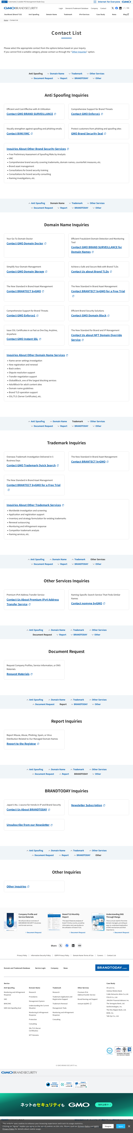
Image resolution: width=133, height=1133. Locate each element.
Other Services (97, 73)
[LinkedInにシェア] (73, 945)
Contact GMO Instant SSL (22, 339)
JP (124, 8)
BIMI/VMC (7, 1003)
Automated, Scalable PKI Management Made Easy (23, 2)
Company (54, 968)
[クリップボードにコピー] (79, 945)
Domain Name (57, 73)
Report (63, 78)
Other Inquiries (79, 51)
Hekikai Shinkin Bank (114, 991)
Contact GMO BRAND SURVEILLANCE (30, 114)
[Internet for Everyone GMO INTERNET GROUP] (115, 2)
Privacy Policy (22, 955)
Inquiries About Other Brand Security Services (36, 149)
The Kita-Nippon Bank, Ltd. (116, 1010)
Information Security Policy (41, 955)
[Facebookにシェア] (66, 945)
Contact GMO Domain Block (88, 315)
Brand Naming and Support (88, 999)
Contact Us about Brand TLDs (90, 271)
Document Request (43, 78)
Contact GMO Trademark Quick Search (31, 465)
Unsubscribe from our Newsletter (28, 825)
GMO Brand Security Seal (87, 133)
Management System (37, 1001)
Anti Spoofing (36, 73)
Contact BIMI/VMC (18, 133)
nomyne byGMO (83, 1003)
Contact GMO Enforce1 (85, 114)
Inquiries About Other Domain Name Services (36, 355)
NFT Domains (34, 1035)
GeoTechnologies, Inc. (114, 1006)
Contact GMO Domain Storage (25, 271)
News (66, 968)
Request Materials (18, 674)
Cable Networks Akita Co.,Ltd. (117, 994)
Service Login (40, 968)
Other (98, 78)
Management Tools (59, 1008)
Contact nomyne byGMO (86, 603)
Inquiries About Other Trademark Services (34, 505)
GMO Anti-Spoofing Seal (12, 1008)
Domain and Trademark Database (17, 968)
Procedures (33, 997)
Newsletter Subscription (86, 805)
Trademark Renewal (60, 1003)
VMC (5, 999)
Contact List (111, 955)
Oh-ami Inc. (111, 988)
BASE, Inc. (110, 1013)
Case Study (111, 983)
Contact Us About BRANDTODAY (27, 809)
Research (32, 992)
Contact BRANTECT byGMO (24, 291)
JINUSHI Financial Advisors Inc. (118, 1000)
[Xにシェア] (60, 945)
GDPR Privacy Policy (62, 955)
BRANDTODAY (81, 78)
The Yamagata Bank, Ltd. (116, 1003)
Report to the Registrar (21, 743)
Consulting (33, 1024)
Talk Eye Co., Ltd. (113, 1016)
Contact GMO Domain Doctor (25, 243)
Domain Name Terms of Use (83, 955)
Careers (100, 955)
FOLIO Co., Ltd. (112, 997)
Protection (33, 1019)
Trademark (76, 73)
